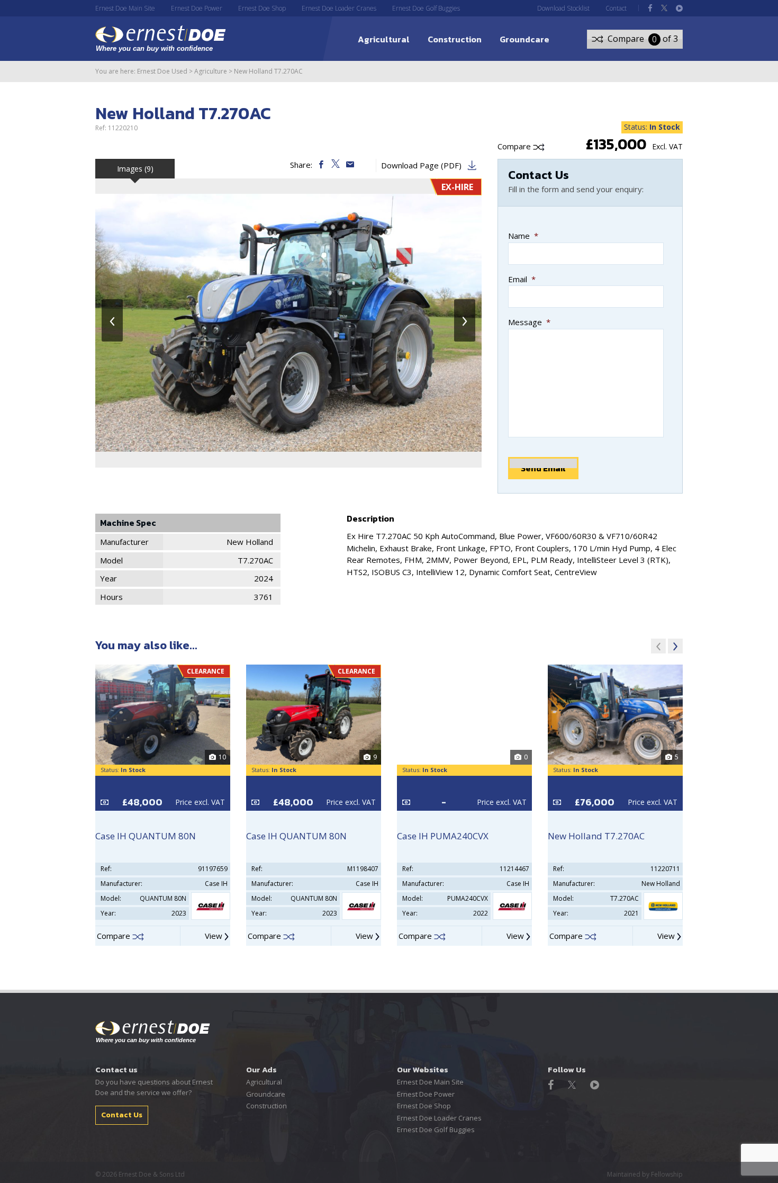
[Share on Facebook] (322, 164)
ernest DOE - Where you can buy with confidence (160, 38)
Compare (515, 146)
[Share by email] (350, 164)
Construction (455, 39)
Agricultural (384, 39)
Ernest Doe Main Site (125, 8)
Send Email (543, 468)
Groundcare (524, 39)
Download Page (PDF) (421, 165)
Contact (616, 8)
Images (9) (135, 169)
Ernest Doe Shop (262, 8)
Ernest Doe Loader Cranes (339, 8)
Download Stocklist (563, 8)
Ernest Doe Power (196, 8)
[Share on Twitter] (336, 164)
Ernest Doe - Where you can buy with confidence (152, 1032)
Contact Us (121, 1115)
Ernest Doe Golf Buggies (426, 8)
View (214, 935)
